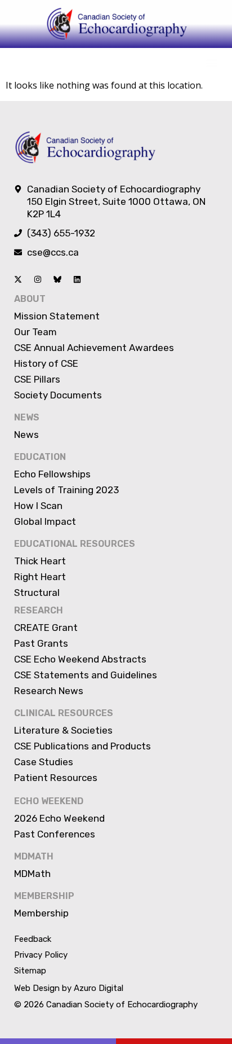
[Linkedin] (77, 279)
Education (40, 456)
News (26, 417)
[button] (211, 63)
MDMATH (33, 856)
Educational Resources (74, 543)
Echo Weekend (48, 801)
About (30, 298)
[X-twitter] (18, 279)
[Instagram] (38, 279)
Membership (44, 896)
